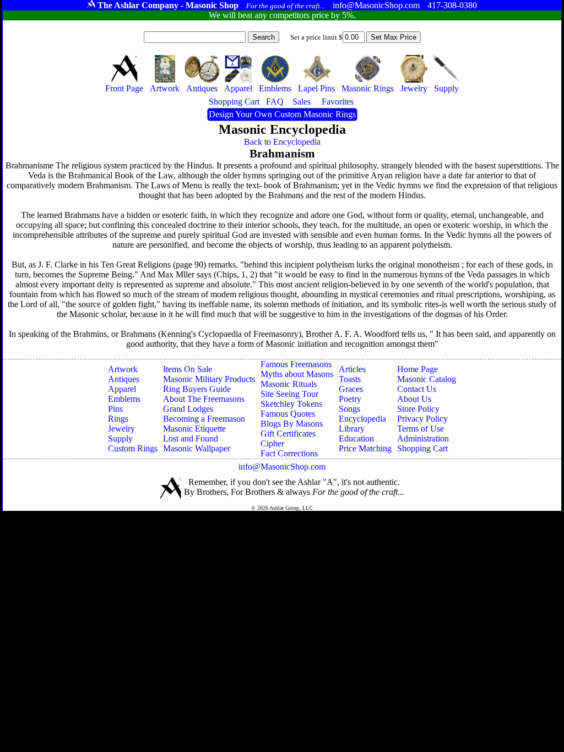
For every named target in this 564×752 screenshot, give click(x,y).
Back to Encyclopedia (282, 141)
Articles (352, 369)
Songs (349, 408)
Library (352, 428)
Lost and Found (190, 438)
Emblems (124, 399)
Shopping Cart (422, 448)
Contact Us (416, 389)
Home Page (417, 369)
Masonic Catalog (426, 379)
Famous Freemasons (296, 364)
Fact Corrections (289, 453)
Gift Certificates (288, 433)
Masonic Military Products (209, 379)
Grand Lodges (188, 408)
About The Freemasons (204, 399)
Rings (118, 418)
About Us (414, 399)
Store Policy (418, 408)
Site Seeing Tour (289, 394)
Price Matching (365, 448)
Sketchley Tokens (291, 403)
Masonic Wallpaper (196, 448)
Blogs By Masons (292, 423)
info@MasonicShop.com (282, 466)
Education (356, 438)
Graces (351, 389)
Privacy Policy (422, 418)
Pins (115, 408)
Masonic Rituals (289, 384)
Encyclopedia (362, 418)
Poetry (350, 399)
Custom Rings (133, 448)
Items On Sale (187, 369)
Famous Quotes (288, 413)
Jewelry (121, 428)
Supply (120, 438)
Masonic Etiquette (194, 428)
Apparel (122, 389)
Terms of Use (420, 428)
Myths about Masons (297, 374)
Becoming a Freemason (204, 418)
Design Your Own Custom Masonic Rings (282, 114)
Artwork (123, 369)
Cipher (272, 443)
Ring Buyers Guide (197, 389)
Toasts (350, 379)
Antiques (123, 379)
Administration (423, 438)
